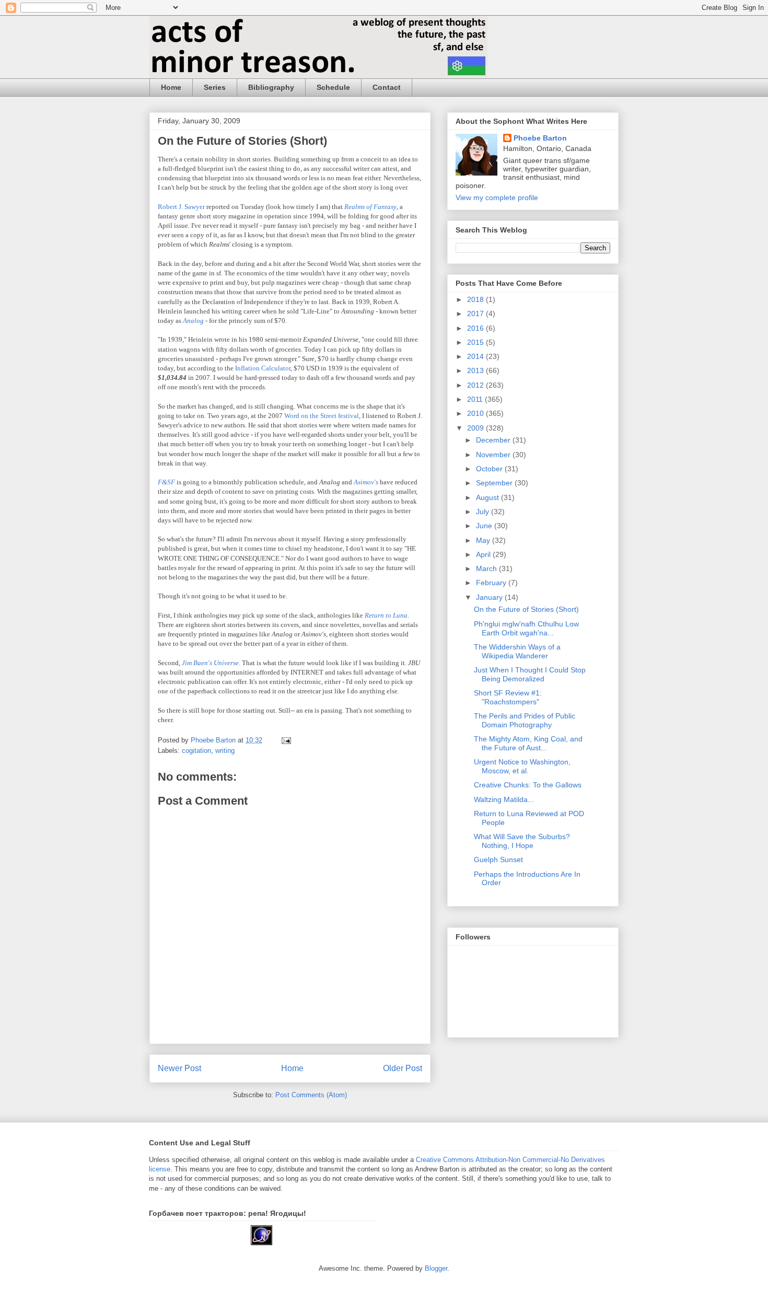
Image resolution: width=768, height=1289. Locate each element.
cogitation (196, 750)
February (492, 582)
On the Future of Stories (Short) (526, 609)
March (487, 568)
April (484, 554)
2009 (476, 428)
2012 (476, 385)
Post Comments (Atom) (311, 1095)
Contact (387, 87)
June (485, 525)
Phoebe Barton (540, 138)
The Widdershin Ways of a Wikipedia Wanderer (517, 651)
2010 (476, 413)
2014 (476, 356)
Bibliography (271, 87)
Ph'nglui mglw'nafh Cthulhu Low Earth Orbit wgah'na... (526, 628)
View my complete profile (497, 197)
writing (225, 750)
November (494, 454)
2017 (476, 313)
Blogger (436, 1268)
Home (171, 87)
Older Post (402, 1068)
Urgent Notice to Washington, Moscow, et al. (522, 766)
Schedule (333, 87)
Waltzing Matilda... (504, 799)
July (483, 511)
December (494, 440)
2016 (476, 328)
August (488, 497)
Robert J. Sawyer (181, 207)
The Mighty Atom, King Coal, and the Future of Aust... (528, 743)
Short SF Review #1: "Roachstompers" (508, 697)
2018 (476, 299)
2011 (476, 399)
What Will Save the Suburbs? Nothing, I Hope (522, 841)
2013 (476, 370)
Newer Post (179, 1068)
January (490, 597)
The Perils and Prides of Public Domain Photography (524, 720)
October (490, 468)
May (484, 540)
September (495, 483)
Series (215, 87)
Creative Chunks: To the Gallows (527, 785)
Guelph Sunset (498, 859)
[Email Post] (285, 740)
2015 (476, 342)
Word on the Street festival (321, 416)
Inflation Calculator (262, 368)
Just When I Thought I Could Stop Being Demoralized (530, 674)
